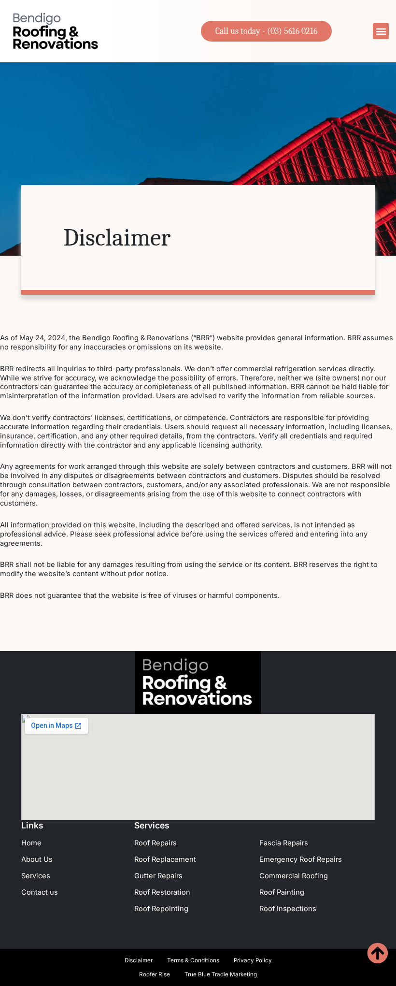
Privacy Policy (253, 960)
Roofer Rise (154, 974)
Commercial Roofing (293, 875)
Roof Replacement (165, 859)
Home (31, 843)
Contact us (39, 892)
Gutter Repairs (158, 875)
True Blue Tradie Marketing (220, 974)
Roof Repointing (161, 908)
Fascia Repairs (283, 843)
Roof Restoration (162, 892)
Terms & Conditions (193, 960)
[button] (381, 31)
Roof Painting (281, 892)
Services (35, 875)
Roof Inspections (287, 908)
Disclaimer (139, 960)
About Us (37, 859)
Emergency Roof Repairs (300, 859)
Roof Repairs (155, 843)
